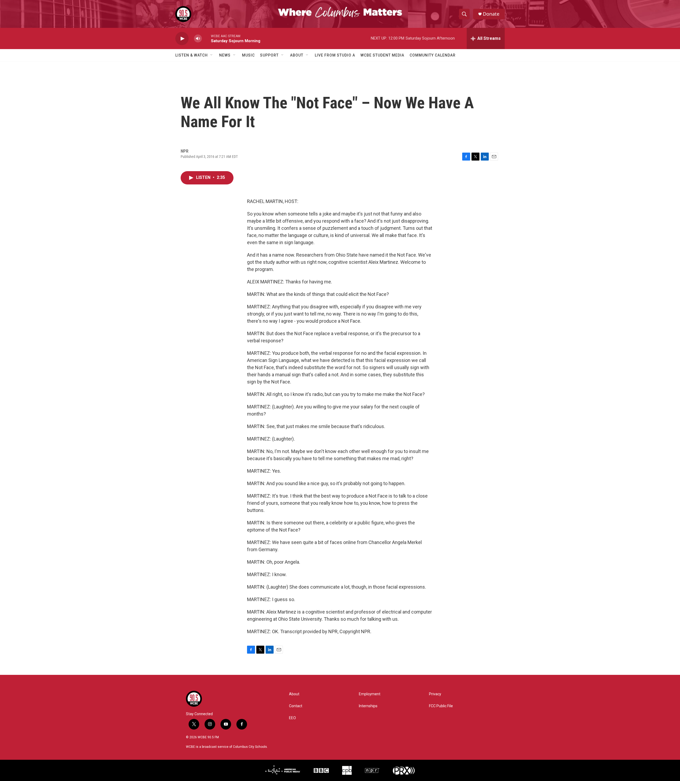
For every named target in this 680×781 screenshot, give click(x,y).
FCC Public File (441, 706)
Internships (368, 706)
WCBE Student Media (382, 55)
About (296, 55)
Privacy (435, 694)
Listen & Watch (191, 55)
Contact (295, 706)
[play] (182, 39)
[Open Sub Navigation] (212, 55)
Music (248, 55)
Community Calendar (433, 55)
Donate (491, 14)
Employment (369, 694)
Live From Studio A (335, 55)
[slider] (206, 38)
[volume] (197, 39)
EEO (292, 718)
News (225, 55)
